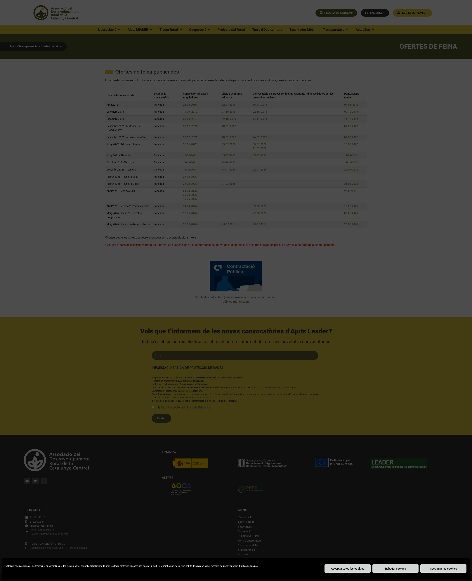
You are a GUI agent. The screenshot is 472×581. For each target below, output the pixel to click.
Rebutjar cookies (395, 568)
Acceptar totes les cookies (347, 568)
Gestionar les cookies (443, 568)
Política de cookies (248, 566)
